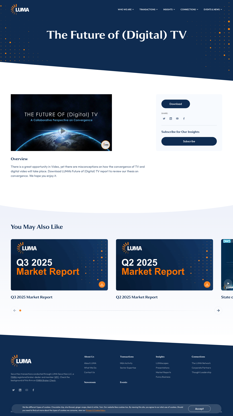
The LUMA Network (201, 363)
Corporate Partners (201, 367)
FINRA (14, 377)
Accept (199, 408)
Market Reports (163, 372)
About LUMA (90, 363)
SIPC (56, 377)
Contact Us (89, 372)
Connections (188, 9)
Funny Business (163, 376)
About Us (89, 356)
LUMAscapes (162, 363)
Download (175, 104)
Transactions (147, 9)
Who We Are (124, 9)
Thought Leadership (201, 372)
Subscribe (189, 141)
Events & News (212, 9)
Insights (168, 9)
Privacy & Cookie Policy (95, 410)
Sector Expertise (128, 367)
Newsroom (90, 382)
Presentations (162, 367)
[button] (218, 310)
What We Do (90, 367)
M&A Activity (126, 363)
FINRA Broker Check (46, 380)
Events (123, 382)
